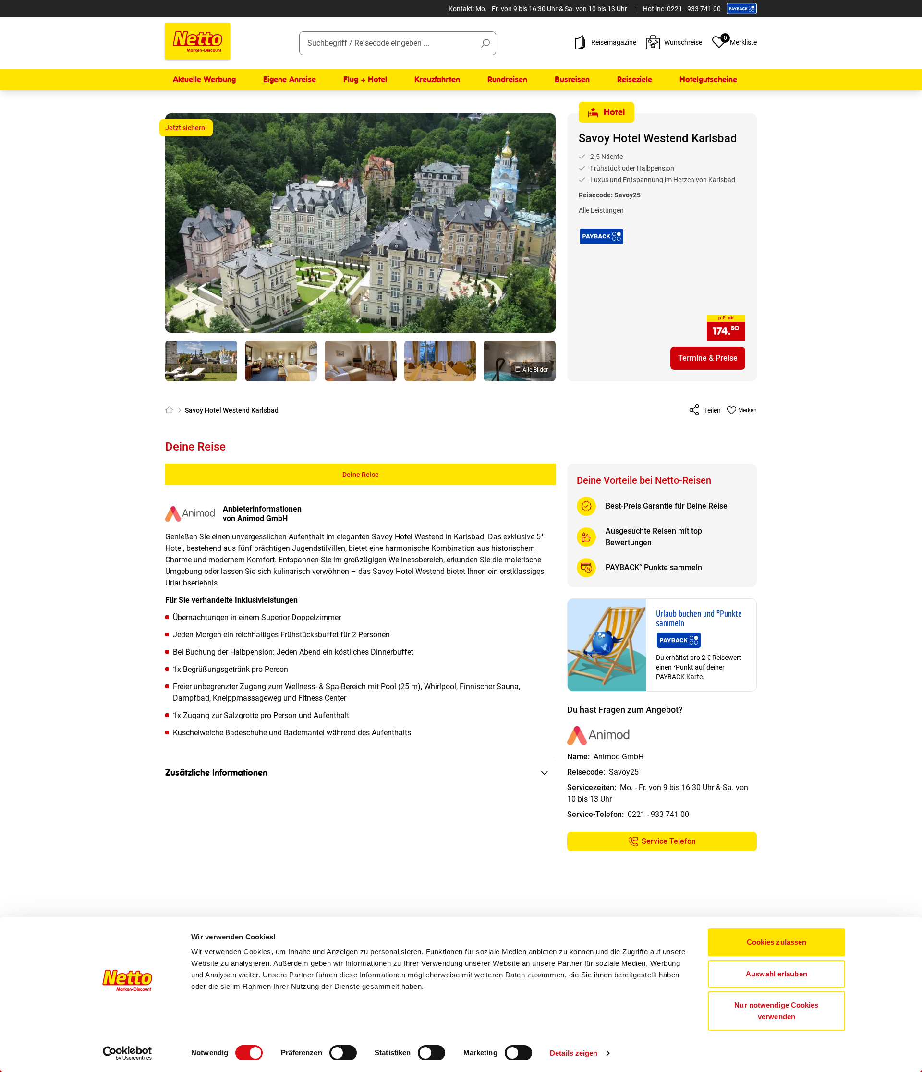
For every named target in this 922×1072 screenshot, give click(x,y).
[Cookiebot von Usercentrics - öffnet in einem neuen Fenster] (127, 1053)
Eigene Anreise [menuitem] (289, 79)
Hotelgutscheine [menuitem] (708, 79)
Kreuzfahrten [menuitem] (437, 79)
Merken (747, 410)
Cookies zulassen (777, 942)
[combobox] (398, 43)
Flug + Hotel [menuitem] (365, 79)
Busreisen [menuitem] (572, 79)
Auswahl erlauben (776, 974)
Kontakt (461, 8)
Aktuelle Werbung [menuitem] (204, 79)
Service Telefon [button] (669, 841)
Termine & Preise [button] (708, 358)
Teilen (712, 410)
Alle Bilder (535, 369)
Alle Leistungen (601, 210)
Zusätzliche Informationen (216, 773)
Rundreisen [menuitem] (507, 79)
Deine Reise (360, 474)
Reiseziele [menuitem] (634, 79)
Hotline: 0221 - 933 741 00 (682, 8)
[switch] (343, 1052)
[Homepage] (171, 410)
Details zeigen (573, 1053)
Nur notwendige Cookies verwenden (776, 1011)
